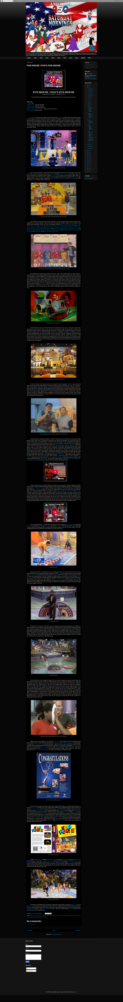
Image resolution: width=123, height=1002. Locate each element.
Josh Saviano (75, 227)
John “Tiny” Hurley (31, 107)
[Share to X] (48, 913)
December (90, 88)
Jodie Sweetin (29, 229)
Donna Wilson (60, 490)
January (89, 148)
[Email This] (45, 913)
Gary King (59, 525)
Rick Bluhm (59, 178)
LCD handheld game (72, 860)
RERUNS (83, 57)
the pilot (74, 811)
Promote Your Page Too (89, 67)
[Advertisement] (33, 981)
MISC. (89, 57)
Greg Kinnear (37, 489)
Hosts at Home (49, 820)
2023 (88, 152)
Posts (28, 968)
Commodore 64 (52, 862)
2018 (88, 162)
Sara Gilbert (41, 227)
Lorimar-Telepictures (64, 174)
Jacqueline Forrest (30, 104)
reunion (60, 820)
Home (53, 930)
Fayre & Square (61, 810)
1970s (47, 57)
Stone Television (38, 917)
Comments (29, 970)
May (89, 103)
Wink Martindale (44, 813)
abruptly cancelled (59, 578)
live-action (58, 915)
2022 (88, 154)
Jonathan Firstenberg (58, 457)
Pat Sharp (29, 525)
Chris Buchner (90, 73)
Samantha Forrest (30, 106)
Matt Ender (50, 457)
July (89, 99)
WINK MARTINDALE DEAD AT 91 (90, 116)
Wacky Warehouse (77, 810)
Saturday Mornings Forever (90, 64)
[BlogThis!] (47, 913)
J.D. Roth (29, 103)
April (89, 105)
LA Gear (43, 746)
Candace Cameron (75, 228)
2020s (76, 57)
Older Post (78, 930)
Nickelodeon (32, 117)
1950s (35, 57)
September (90, 94)
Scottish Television (70, 524)
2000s (64, 57)
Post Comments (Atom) (56, 934)
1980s (53, 57)
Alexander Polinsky (42, 229)
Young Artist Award (35, 809)
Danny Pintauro (42, 225)
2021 (88, 156)
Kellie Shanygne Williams (67, 229)
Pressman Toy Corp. (38, 859)
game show (53, 915)
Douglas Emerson (57, 228)
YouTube (66, 811)
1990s (58, 57)
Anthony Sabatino (72, 178)
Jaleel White (57, 229)
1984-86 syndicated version (60, 444)
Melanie (40, 525)
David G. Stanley (44, 748)
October (89, 93)
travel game (65, 859)
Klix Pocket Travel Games (47, 860)
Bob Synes (52, 174)
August (89, 96)
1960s (41, 57)
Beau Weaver (78, 490)
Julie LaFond (74, 904)
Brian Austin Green (47, 228)
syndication (45, 917)
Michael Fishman (49, 227)
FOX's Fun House (42, 915)
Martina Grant (47, 525)
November (90, 90)
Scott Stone (54, 175)
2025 (88, 87)
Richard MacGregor (69, 490)
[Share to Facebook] (49, 913)
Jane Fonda (30, 905)
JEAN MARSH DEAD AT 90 (90, 122)
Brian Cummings (30, 110)
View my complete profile (90, 78)
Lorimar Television (65, 915)
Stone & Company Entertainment (41, 749)
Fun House (48, 915)
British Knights (76, 745)
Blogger (75, 992)
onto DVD (71, 908)
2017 (88, 164)
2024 (88, 150)
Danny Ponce (63, 224)
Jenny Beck (35, 228)
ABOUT (29, 57)
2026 (88, 85)
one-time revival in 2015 (41, 810)
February (90, 146)
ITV (43, 524)
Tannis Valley (46, 231)
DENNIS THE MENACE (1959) (90, 127)
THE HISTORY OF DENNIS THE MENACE (90, 134)
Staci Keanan (78, 224)
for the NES (70, 862)
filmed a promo (35, 459)
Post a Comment (32, 924)
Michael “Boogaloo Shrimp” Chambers (34, 108)
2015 (88, 168)
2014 (88, 170)
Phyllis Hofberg (53, 178)
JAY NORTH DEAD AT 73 (90, 140)
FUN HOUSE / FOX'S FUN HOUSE (90, 109)
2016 (88, 166)
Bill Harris (64, 178)
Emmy (33, 179)
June (89, 101)
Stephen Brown (43, 283)
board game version (51, 859)
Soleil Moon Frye (57, 225)
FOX (60, 573)
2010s (70, 57)
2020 (88, 158)
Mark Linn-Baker (71, 458)
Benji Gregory (30, 231)
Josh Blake (37, 231)
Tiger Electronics (77, 859)
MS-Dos (59, 862)
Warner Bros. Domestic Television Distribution (63, 742)
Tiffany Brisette (62, 227)
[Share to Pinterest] (51, 913)
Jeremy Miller (72, 225)
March (89, 144)
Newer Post (29, 930)
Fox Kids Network (33, 574)
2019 (88, 160)
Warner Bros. (56, 741)
